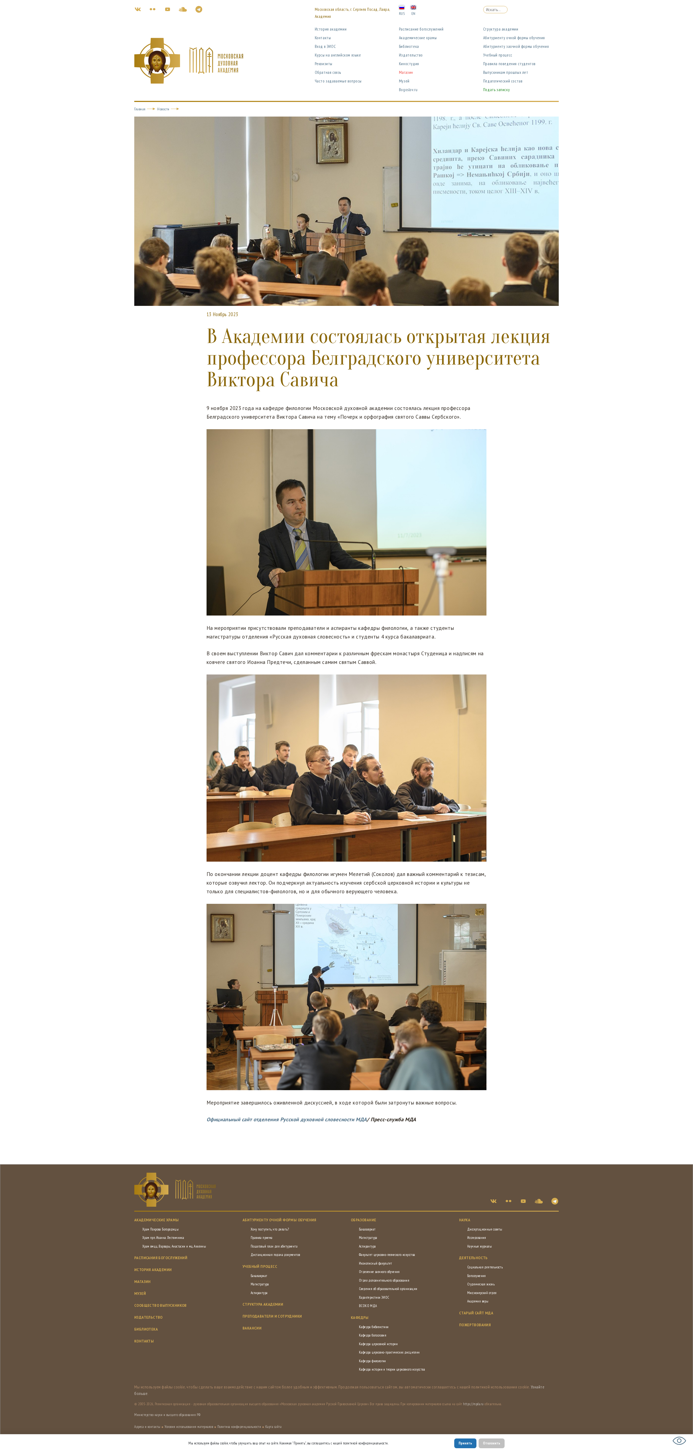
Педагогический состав (503, 81)
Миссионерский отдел (482, 1293)
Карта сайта (273, 1426)
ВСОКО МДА (368, 1306)
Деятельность (473, 1258)
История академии (331, 29)
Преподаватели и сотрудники (272, 1316)
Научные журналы (479, 1246)
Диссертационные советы (484, 1229)
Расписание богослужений (421, 29)
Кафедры (360, 1317)
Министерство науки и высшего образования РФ (167, 1415)
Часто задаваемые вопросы (338, 81)
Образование (363, 1220)
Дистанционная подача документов (275, 1254)
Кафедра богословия (372, 1335)
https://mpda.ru (473, 1404)
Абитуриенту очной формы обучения (514, 37)
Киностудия (409, 63)
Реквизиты (323, 63)
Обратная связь (328, 72)
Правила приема (262, 1237)
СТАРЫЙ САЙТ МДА (476, 1313)
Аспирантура (259, 1293)
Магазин (406, 72)
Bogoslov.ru (408, 89)
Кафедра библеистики (374, 1327)
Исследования (476, 1237)
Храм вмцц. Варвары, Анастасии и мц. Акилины (174, 1246)
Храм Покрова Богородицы (160, 1229)
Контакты (323, 37)
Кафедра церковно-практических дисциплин (389, 1352)
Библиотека (409, 46)
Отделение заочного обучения (379, 1271)
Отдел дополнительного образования (384, 1280)
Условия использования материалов (189, 1426)
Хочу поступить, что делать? (270, 1229)
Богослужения (476, 1276)
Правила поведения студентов (509, 63)
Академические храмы (418, 37)
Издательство (411, 55)
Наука (464, 1220)
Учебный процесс (497, 55)
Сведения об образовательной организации (388, 1288)
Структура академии (500, 29)
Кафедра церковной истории (378, 1344)
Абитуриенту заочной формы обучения (516, 46)
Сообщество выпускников (160, 1305)
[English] (413, 7)
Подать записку (496, 89)
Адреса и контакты (147, 1426)
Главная (140, 109)
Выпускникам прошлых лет (505, 72)
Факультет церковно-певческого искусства (387, 1254)
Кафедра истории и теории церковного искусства (392, 1369)
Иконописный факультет (375, 1263)
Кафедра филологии (372, 1361)
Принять (465, 1443)
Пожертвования (475, 1325)
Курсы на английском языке (338, 55)
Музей (404, 81)
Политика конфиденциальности (239, 1426)
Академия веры (477, 1301)
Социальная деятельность (485, 1267)
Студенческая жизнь (481, 1284)
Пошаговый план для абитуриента (274, 1246)
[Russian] (401, 7)
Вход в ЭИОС (325, 46)
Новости (163, 109)
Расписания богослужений (160, 1258)
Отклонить (491, 1443)
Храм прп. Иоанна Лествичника (163, 1237)
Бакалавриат (259, 1276)
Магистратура (260, 1284)
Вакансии (252, 1328)
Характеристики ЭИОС (374, 1297)
